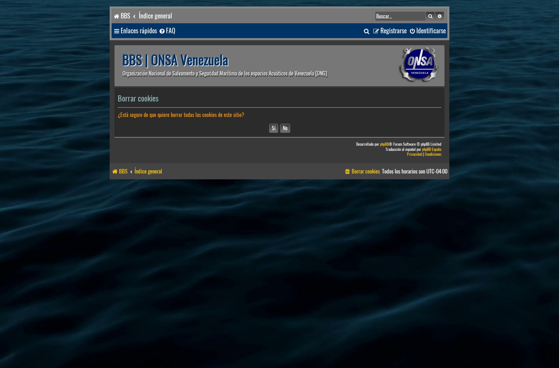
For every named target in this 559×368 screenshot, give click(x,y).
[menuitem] (167, 31)
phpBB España (431, 149)
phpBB (384, 144)
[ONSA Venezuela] (404, 66)
